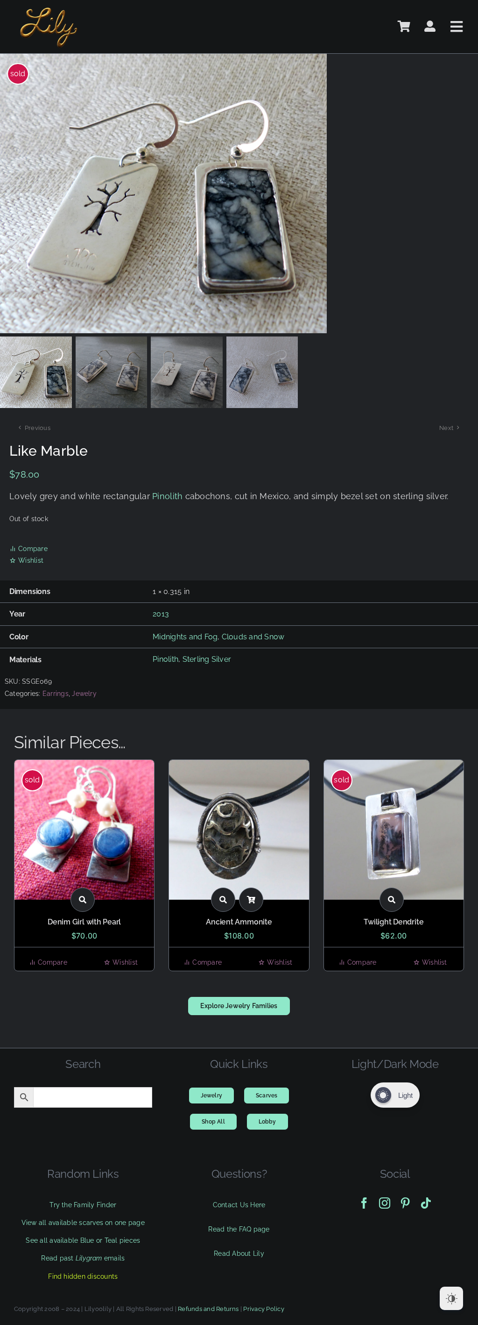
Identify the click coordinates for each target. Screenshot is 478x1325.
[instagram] (384, 1203)
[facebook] (364, 1203)
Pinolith (167, 496)
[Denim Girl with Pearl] (84, 830)
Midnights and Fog (185, 636)
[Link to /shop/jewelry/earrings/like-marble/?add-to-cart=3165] (251, 900)
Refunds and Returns (208, 1308)
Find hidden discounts (83, 1276)
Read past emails (83, 1258)
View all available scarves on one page (83, 1222)
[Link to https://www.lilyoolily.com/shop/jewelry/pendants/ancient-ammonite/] (223, 900)
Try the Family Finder (82, 1205)
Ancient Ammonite (239, 921)
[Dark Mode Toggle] (451, 1298)
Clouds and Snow (253, 636)
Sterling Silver (207, 659)
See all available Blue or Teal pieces (83, 1240)
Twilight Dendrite (393, 921)
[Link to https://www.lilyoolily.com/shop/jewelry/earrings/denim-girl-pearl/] (82, 900)
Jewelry (84, 693)
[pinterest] (405, 1203)
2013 (161, 613)
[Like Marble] (186, 193)
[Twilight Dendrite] (394, 830)
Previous (37, 427)
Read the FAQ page (238, 1229)
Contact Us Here (239, 1205)
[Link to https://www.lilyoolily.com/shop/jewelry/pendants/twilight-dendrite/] (392, 900)
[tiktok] (425, 1203)
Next (446, 427)
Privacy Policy (263, 1308)
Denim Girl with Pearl (84, 921)
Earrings (55, 693)
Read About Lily (239, 1253)
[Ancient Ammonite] (239, 830)
